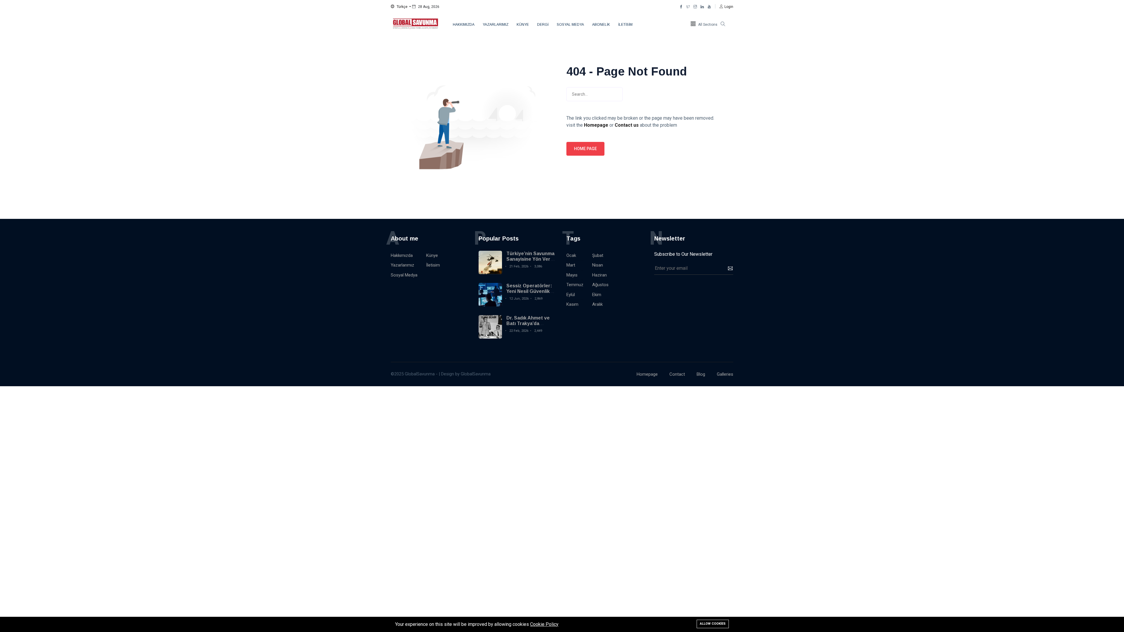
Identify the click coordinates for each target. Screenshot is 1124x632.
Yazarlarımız (495, 25)
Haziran (599, 275)
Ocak (571, 255)
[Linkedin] (702, 6)
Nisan (597, 265)
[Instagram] (695, 6)
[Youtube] (709, 6)
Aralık (597, 304)
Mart (570, 265)
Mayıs (572, 275)
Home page (585, 148)
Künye (523, 25)
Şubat (597, 255)
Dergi (543, 25)
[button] (401, 7)
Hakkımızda (463, 25)
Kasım (572, 304)
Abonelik (601, 25)
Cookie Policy (544, 624)
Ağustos (600, 284)
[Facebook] (681, 6)
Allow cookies (713, 624)
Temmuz (574, 284)
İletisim (625, 25)
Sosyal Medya (570, 25)
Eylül (570, 294)
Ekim (596, 294)
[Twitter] (688, 6)
